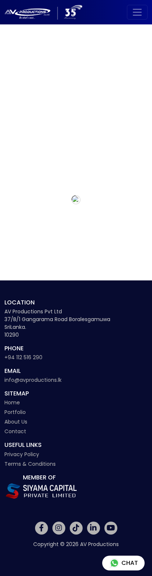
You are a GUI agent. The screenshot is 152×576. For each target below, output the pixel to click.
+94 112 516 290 (23, 357)
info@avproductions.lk (33, 380)
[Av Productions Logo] (43, 12)
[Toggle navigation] (137, 12)
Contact (15, 431)
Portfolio (15, 412)
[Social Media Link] (41, 528)
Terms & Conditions (30, 464)
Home (12, 402)
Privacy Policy (21, 454)
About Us (15, 421)
